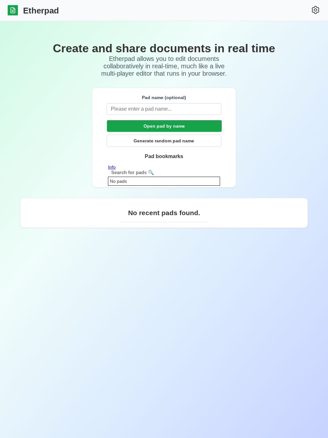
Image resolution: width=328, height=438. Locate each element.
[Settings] (315, 10)
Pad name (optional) (164, 97)
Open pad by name (164, 126)
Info (112, 167)
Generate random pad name (164, 140)
